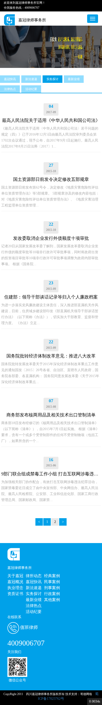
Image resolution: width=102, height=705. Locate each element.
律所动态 (34, 576)
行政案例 (52, 594)
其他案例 (52, 600)
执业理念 (15, 588)
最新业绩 (74, 79)
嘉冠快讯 (10, 79)
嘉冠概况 (15, 582)
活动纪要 (31, 89)
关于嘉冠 (15, 576)
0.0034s (94, 701)
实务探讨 (52, 79)
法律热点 (10, 89)
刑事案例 (52, 588)
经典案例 (52, 576)
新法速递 (31, 79)
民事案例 (52, 582)
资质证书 (15, 594)
